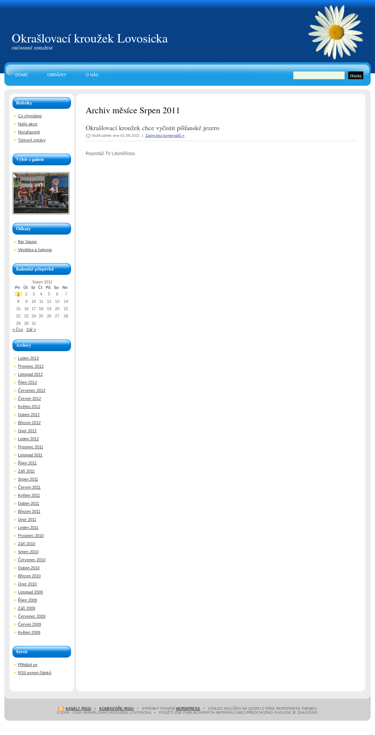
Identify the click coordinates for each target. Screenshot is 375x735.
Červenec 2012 (31, 390)
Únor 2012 (27, 431)
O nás (92, 75)
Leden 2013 (28, 358)
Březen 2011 (29, 511)
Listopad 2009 (30, 592)
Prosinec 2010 (31, 535)
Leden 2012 (28, 439)
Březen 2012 (29, 422)
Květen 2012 (29, 406)
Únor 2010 (27, 584)
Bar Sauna (27, 241)
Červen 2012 (29, 398)
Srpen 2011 (28, 479)
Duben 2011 (28, 503)
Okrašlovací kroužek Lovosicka (90, 37)
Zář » (31, 329)
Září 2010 (26, 543)
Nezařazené (29, 132)
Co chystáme (30, 116)
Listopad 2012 (30, 374)
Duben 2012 (29, 414)
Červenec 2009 (31, 616)
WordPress (188, 708)
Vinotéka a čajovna (35, 249)
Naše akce (27, 124)
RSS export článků (34, 672)
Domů (21, 75)
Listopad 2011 (30, 455)
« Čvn (17, 329)
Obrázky (56, 75)
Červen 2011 (29, 487)
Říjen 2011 (27, 463)
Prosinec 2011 (30, 447)
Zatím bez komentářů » (165, 135)
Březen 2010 (29, 576)
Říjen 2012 (27, 382)
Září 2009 (26, 608)
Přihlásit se (27, 664)
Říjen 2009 (27, 600)
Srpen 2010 (28, 552)
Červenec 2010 (31, 560)
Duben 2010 (29, 568)
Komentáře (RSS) (116, 708)
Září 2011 (26, 471)
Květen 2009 (29, 632)
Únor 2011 (27, 519)
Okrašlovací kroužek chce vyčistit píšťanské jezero (152, 127)
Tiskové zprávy (32, 140)
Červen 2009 (29, 624)
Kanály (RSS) (78, 708)
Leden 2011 (28, 527)
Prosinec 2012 (31, 366)
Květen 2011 (29, 495)
